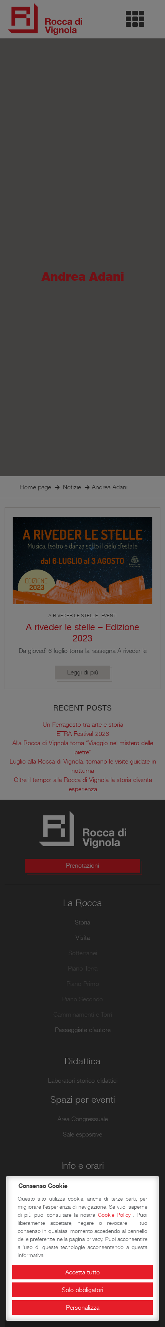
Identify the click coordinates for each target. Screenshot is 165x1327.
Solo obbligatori (82, 1290)
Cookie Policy (115, 1214)
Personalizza (82, 1307)
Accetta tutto (82, 1272)
